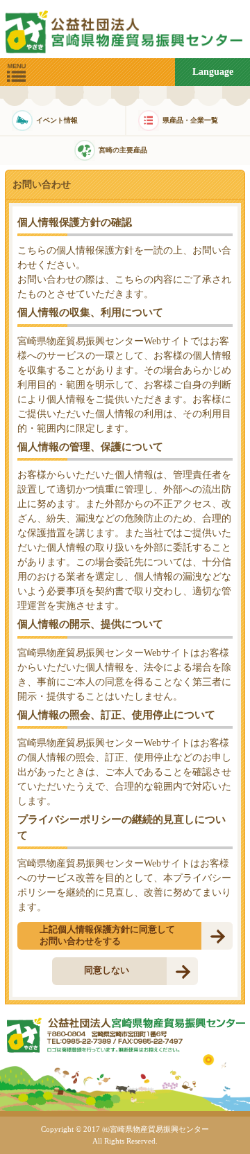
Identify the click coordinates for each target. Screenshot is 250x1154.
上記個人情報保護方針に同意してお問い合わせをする (107, 935)
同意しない (106, 970)
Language (212, 71)
